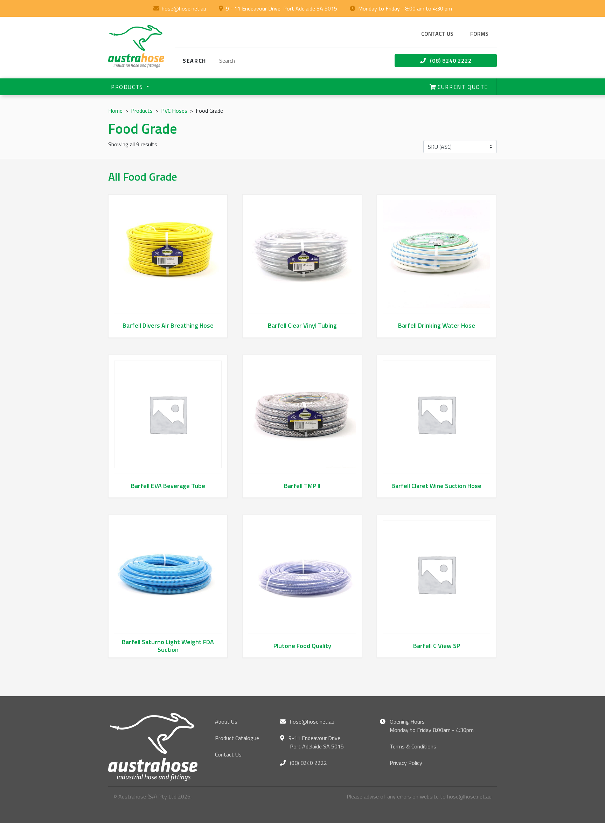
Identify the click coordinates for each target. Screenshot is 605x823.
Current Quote (462, 87)
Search (194, 60)
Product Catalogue (237, 738)
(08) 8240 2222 (450, 60)
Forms (479, 33)
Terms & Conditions (413, 746)
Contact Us (228, 754)
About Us (226, 721)
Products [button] (128, 87)
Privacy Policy (406, 763)
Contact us (437, 33)
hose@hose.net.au (184, 8)
